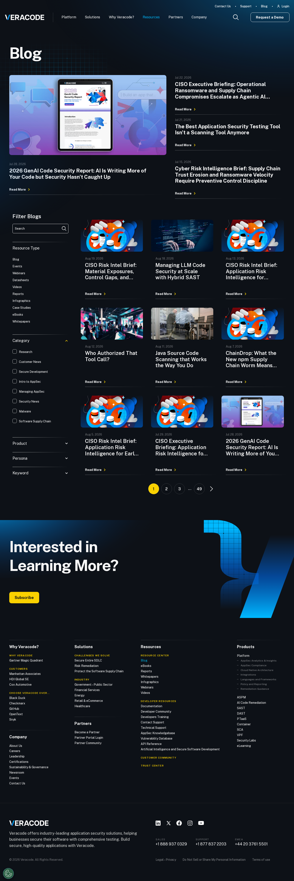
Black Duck (17, 698)
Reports (146, 671)
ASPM (241, 697)
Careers (14, 751)
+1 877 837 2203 (211, 844)
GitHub (14, 708)
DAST (241, 713)
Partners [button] (176, 17)
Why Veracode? (121, 17)
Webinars (147, 687)
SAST (241, 708)
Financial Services (87, 690)
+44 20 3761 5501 (251, 844)
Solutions (92, 17)
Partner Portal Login (88, 737)
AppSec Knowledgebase (158, 733)
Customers (18, 668)
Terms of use (261, 859)
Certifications (18, 761)
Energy (79, 695)
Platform (69, 17)
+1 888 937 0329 (171, 844)
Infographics (150, 682)
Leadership (17, 756)
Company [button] (199, 17)
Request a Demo (270, 17)
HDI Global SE (19, 679)
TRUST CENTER (152, 765)
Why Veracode (21, 655)
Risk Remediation (86, 666)
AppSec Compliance (253, 665)
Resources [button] (151, 17)
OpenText (16, 714)
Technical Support (153, 727)
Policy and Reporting (254, 684)
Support (245, 6)
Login (285, 6)
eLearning (244, 746)
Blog (264, 6)
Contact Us (223, 6)
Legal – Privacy (166, 859)
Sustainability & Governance (28, 767)
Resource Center (155, 655)
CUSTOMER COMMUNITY (158, 757)
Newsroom (16, 772)
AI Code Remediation (251, 702)
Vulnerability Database (156, 738)
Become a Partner (87, 732)
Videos (145, 692)
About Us (15, 746)
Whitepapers (149, 676)
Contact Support (152, 722)
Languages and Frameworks (258, 679)
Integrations (248, 674)
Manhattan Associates (25, 674)
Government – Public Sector (93, 684)
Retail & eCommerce (88, 700)
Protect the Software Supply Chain (99, 671)
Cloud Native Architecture (257, 670)
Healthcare (82, 706)
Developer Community (156, 711)
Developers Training (155, 717)
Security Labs (246, 740)
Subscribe (24, 597)
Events (14, 778)
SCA (240, 729)
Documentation (151, 706)
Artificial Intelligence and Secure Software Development (180, 749)
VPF (240, 735)
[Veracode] (23, 16)
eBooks (146, 666)
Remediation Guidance (255, 688)
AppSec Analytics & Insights (259, 660)
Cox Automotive (20, 684)
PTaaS (241, 719)
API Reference (151, 744)
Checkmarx (17, 703)
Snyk (12, 719)
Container (244, 724)
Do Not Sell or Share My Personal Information (214, 859)
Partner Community (87, 743)
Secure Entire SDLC (88, 660)
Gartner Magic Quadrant (26, 660)
